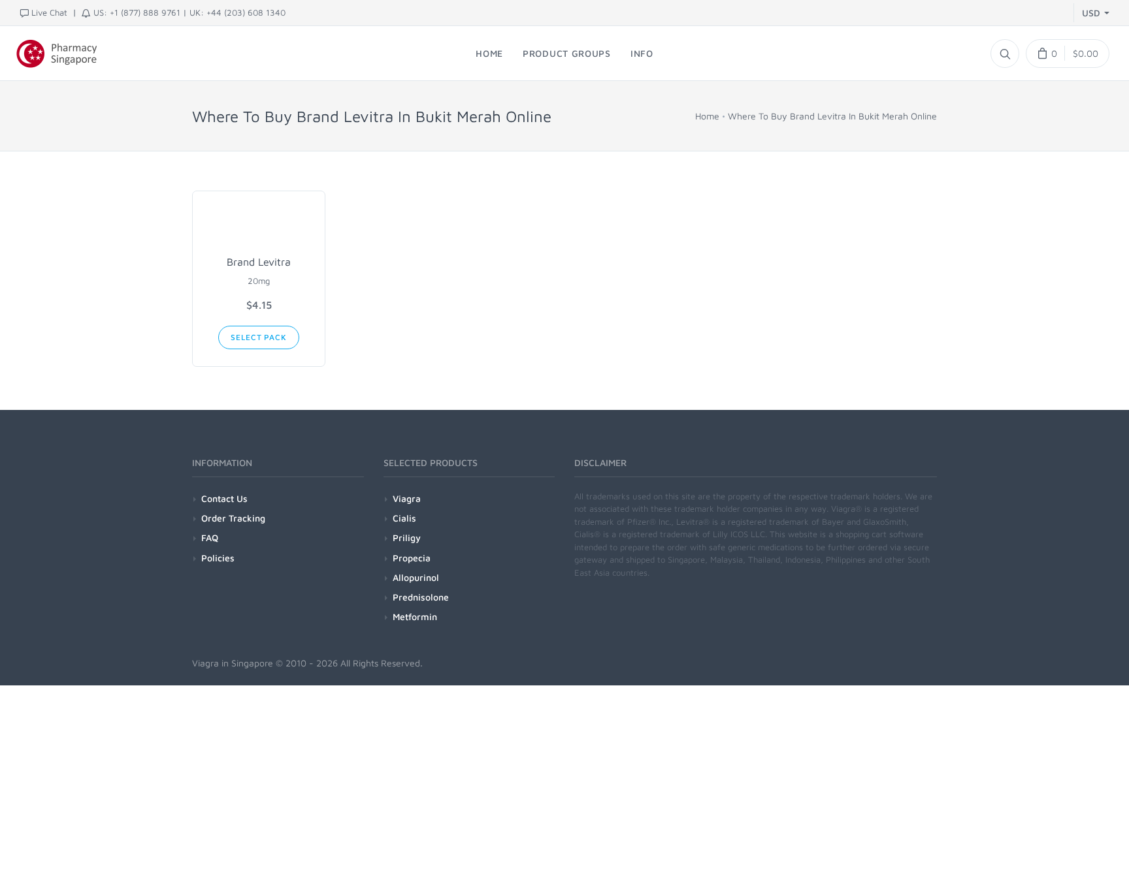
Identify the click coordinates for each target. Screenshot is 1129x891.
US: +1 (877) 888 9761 (136, 12)
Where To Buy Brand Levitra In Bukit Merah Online (832, 115)
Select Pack (258, 337)
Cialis (404, 518)
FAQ (209, 537)
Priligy (407, 537)
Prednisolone (421, 596)
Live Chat (49, 12)
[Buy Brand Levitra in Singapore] (259, 226)
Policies (218, 557)
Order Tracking (233, 518)
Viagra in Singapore (232, 662)
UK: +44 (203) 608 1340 (237, 12)
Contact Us (224, 498)
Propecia (412, 557)
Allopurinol (416, 577)
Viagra (407, 498)
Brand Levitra (259, 262)
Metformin (415, 616)
